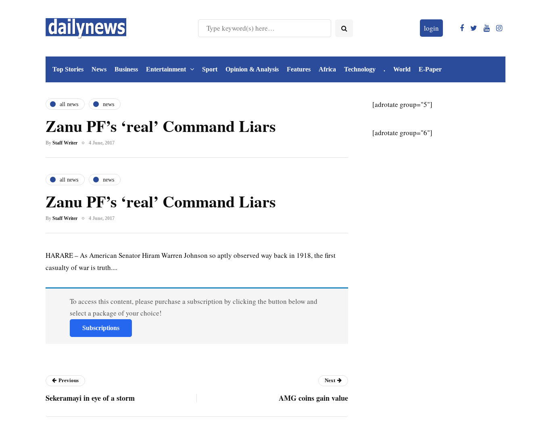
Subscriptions (100, 327)
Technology (360, 69)
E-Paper (430, 69)
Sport (209, 69)
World (402, 69)
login (431, 28)
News (99, 69)
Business (126, 69)
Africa (327, 69)
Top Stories (67, 69)
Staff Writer (64, 143)
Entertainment (166, 69)
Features (299, 69)
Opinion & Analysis (252, 69)
